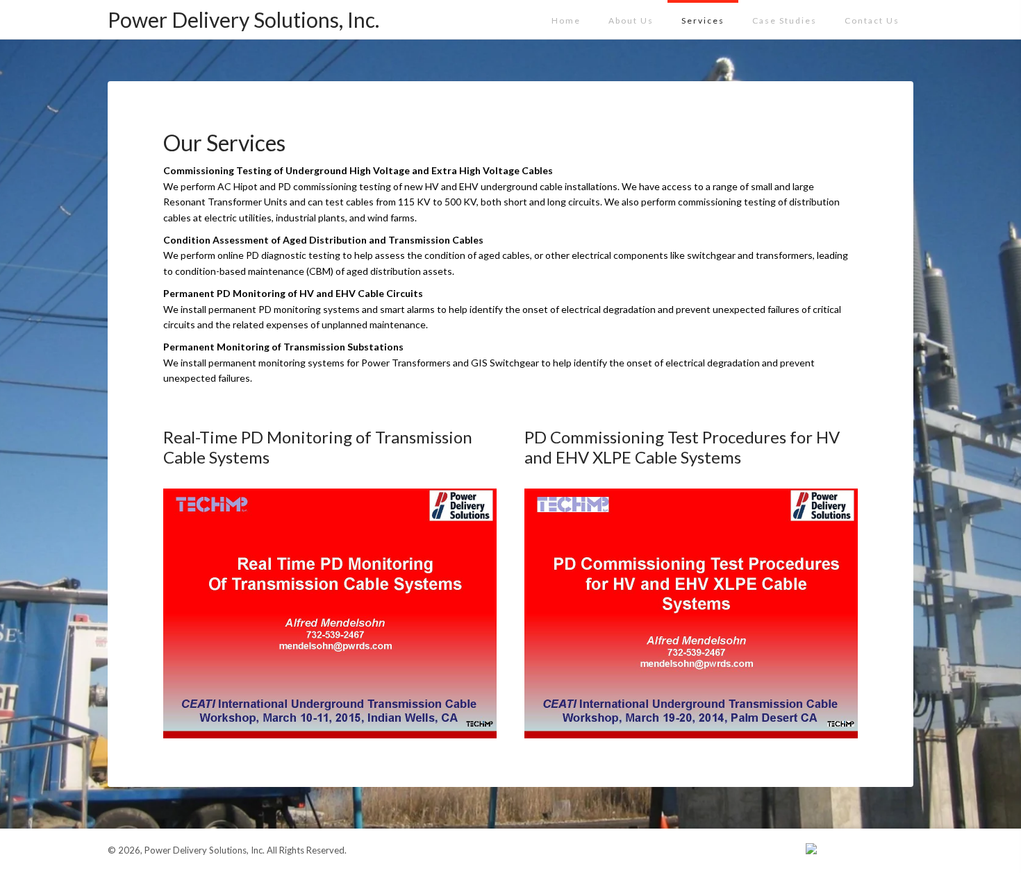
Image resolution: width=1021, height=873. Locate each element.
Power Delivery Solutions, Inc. (243, 19)
